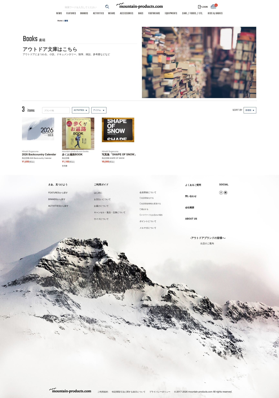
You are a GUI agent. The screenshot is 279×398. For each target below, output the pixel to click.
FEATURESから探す (58, 192)
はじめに (98, 192)
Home (59, 20)
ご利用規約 (103, 391)
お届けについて (101, 205)
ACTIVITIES (98, 13)
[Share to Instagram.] (225, 193)
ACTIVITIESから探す (58, 205)
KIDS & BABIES (215, 13)
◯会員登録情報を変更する (150, 203)
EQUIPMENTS (171, 13)
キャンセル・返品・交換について (109, 212)
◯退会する (144, 209)
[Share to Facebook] (221, 193)
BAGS (140, 13)
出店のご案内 (207, 243)
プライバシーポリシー (159, 391)
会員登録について (148, 192)
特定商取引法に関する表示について (128, 391)
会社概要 (189, 207)
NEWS (59, 13)
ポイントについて (148, 221)
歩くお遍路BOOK (72, 154)
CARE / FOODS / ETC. (192, 13)
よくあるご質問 (193, 184)
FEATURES (71, 13)
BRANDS (84, 13)
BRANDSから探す (56, 199)
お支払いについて (102, 199)
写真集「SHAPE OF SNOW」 (119, 154)
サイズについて (101, 218)
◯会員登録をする (147, 197)
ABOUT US (191, 218)
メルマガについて (148, 227)
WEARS (111, 13)
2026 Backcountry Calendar (39, 154)
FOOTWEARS (154, 13)
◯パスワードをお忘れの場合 (151, 214)
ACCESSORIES (126, 13)
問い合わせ (190, 196)
